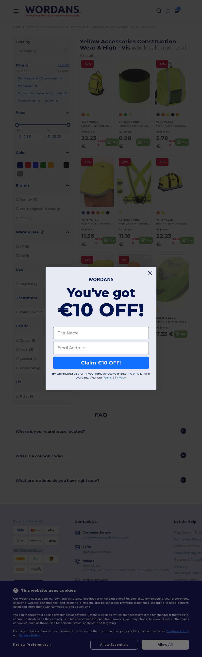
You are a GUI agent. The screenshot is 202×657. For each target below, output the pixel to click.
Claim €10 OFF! (101, 363)
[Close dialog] (150, 273)
